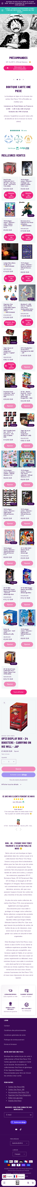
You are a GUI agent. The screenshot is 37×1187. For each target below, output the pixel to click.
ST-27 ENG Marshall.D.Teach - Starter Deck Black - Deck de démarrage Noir (10, 591)
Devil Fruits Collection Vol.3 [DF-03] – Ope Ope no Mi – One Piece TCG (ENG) (10, 183)
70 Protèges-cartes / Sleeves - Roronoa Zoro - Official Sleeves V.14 (27, 512)
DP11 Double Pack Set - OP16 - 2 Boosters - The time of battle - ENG (9, 434)
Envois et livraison (10, 1044)
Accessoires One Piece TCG (18, 1092)
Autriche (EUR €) (17, 1143)
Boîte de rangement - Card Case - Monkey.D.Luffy (9, 632)
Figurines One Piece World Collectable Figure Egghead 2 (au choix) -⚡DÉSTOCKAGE (10, 308)
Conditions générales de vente (14, 1035)
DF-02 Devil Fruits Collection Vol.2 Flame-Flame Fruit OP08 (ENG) (9, 671)
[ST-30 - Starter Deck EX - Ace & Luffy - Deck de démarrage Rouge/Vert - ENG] (18, 822)
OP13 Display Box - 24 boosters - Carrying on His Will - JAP (27, 350)
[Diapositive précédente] (14, 79)
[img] (18, 799)
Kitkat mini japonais (15, 1098)
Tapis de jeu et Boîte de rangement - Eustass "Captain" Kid (9, 351)
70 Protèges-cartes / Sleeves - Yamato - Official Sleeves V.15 (9, 473)
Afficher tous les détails (10, 784)
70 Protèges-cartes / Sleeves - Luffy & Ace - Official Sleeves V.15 (27, 632)
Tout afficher (18, 692)
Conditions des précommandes (15, 1030)
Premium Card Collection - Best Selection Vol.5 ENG (9, 394)
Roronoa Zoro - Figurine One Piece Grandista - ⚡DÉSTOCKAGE (27, 223)
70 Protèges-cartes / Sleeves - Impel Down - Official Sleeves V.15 (9, 512)
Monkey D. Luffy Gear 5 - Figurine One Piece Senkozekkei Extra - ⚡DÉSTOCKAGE (27, 307)
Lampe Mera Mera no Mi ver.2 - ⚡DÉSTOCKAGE (9, 264)
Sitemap (8, 1173)
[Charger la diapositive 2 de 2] (19, 79)
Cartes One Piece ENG (16, 1087)
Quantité (4, 757)
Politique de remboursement (14, 1040)
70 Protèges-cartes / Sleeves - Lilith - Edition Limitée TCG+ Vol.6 (9, 224)
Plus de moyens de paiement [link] (18, 779)
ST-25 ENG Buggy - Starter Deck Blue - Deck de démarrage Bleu (27, 590)
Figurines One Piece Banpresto (19, 1095)
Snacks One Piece (14, 1101)
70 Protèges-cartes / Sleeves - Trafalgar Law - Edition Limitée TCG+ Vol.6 (27, 183)
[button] (4, 1183)
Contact (7, 1026)
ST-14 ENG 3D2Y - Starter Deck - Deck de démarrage (26, 550)
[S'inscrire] (30, 1114)
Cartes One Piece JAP (16, 1090)
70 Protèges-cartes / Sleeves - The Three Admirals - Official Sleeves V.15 (27, 473)
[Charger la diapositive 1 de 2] (17, 79)
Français (17, 1154)
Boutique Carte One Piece (17, 1168)
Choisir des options (10, 323)
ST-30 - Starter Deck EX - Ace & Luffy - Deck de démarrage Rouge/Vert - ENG (26, 395)
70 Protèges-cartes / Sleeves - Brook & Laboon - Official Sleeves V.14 (27, 266)
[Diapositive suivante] (23, 79)
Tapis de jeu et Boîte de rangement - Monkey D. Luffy (26, 433)
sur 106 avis (17, 802)
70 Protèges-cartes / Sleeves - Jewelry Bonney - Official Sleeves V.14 (9, 551)
